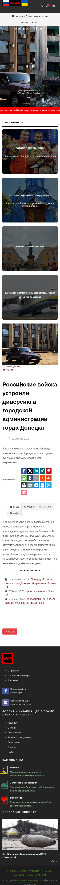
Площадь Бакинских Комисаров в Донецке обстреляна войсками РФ (30, 583)
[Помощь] (4, 770)
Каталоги (35, 870)
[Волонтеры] (4, 800)
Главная (25, 22)
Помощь (15, 767)
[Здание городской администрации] (26, 344)
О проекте (41, 874)
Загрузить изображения (23, 782)
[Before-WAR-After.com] (15, 6)
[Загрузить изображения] (4, 785)
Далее (54, 861)
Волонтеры (16, 797)
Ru (46, 6)
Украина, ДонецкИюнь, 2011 (12, 368)
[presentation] (55, 350)
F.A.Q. (30, 874)
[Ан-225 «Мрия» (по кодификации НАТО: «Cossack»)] (30, 834)
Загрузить (19, 874)
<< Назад (9, 631)
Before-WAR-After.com (27, 880)
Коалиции (12, 870)
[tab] (14, 506)
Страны (24, 870)
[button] (24, 471)
